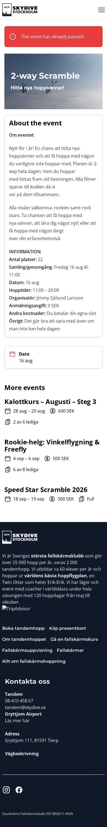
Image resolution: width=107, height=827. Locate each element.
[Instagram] (6, 790)
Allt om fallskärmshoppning (34, 661)
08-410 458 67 (19, 701)
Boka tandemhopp (23, 628)
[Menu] (101, 9)
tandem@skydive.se (25, 707)
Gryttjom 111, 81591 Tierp (31, 740)
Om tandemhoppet (24, 639)
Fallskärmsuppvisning (27, 650)
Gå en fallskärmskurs (74, 639)
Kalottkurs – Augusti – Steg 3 (50, 401)
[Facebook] (19, 790)
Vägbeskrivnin (20, 754)
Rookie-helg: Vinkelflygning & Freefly (52, 445)
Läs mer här (17, 721)
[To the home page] (19, 537)
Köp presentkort (67, 628)
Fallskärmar (70, 650)
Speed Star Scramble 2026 (46, 489)
